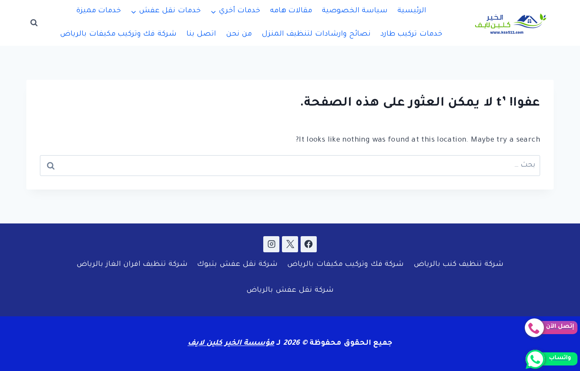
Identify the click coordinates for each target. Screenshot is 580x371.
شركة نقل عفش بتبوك (237, 265)
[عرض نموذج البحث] (34, 23)
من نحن (239, 35)
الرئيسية (411, 11)
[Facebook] (309, 244)
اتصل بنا (201, 35)
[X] (290, 244)
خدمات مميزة (98, 11)
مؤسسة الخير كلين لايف (231, 344)
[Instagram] (271, 244)
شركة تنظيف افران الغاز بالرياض (132, 265)
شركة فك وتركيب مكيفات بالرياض (118, 35)
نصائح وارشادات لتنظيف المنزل (316, 35)
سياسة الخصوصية (355, 11)
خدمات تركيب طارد (411, 35)
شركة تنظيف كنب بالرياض (459, 265)
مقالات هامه (291, 11)
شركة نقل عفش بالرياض (289, 291)
